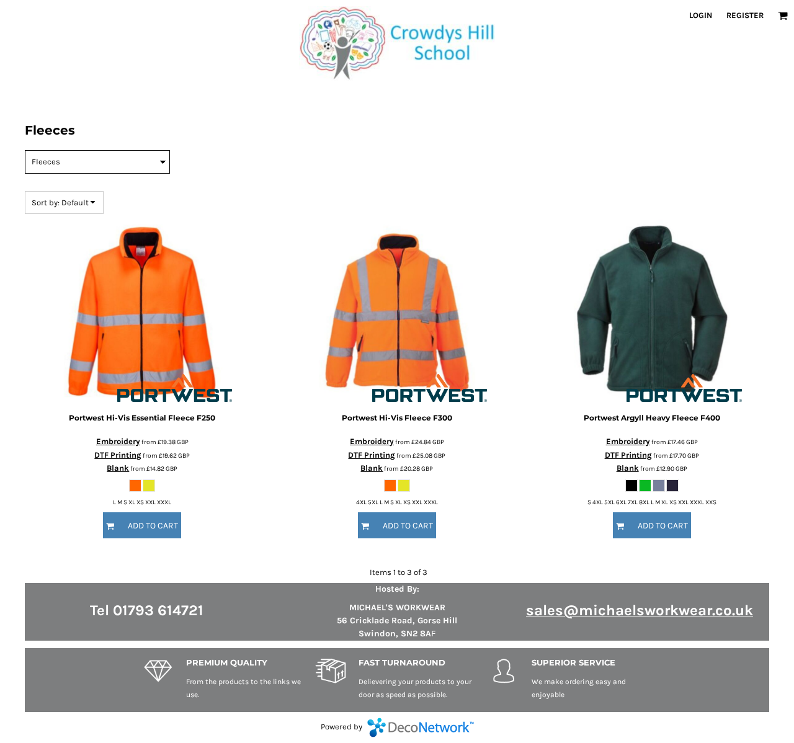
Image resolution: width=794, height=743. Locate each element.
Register (745, 15)
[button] (783, 15)
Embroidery (118, 441)
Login (700, 15)
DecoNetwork (420, 727)
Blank (118, 468)
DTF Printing (117, 455)
